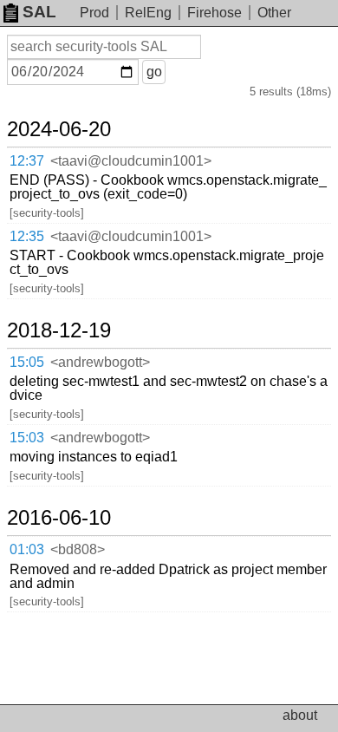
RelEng (148, 12)
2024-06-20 (59, 129)
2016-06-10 (59, 518)
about (300, 715)
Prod (94, 12)
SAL (39, 12)
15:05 (27, 362)
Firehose (214, 12)
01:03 (27, 549)
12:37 (27, 161)
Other (274, 12)
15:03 (27, 437)
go (154, 71)
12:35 (27, 236)
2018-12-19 (59, 330)
